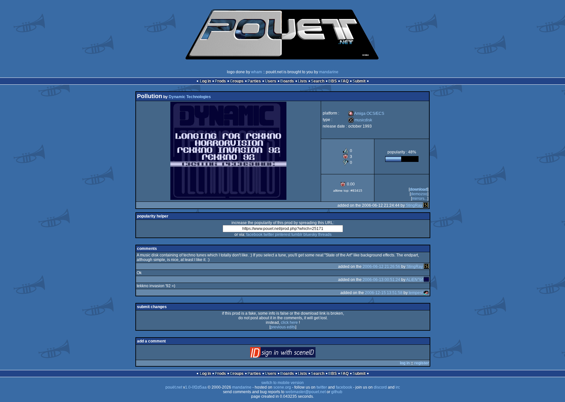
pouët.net (173, 387)
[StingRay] (425, 205)
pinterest (282, 234)
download (418, 189)
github (336, 392)
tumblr (296, 234)
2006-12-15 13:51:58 (383, 292)
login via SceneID (294, 354)
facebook (254, 234)
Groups (237, 81)
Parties (254, 81)
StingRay (414, 205)
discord (380, 387)
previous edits (282, 327)
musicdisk (360, 120)
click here (289, 322)
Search (317, 81)
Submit (359, 81)
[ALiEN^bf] (426, 279)
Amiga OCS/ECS (366, 113)
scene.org (282, 387)
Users (270, 81)
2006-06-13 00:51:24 (381, 279)
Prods (220, 81)
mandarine (328, 72)
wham (256, 72)
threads (325, 234)
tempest (416, 292)
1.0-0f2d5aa (196, 387)
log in (405, 363)
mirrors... (419, 198)
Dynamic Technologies (190, 97)
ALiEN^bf (414, 279)
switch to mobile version (282, 382)
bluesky (310, 234)
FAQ (345, 81)
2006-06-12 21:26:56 (381, 266)
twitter (269, 234)
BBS (332, 81)
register (421, 363)
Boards (287, 81)
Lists (302, 81)
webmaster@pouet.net (305, 392)
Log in (205, 81)
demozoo (419, 194)
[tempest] (426, 292)
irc (398, 387)
